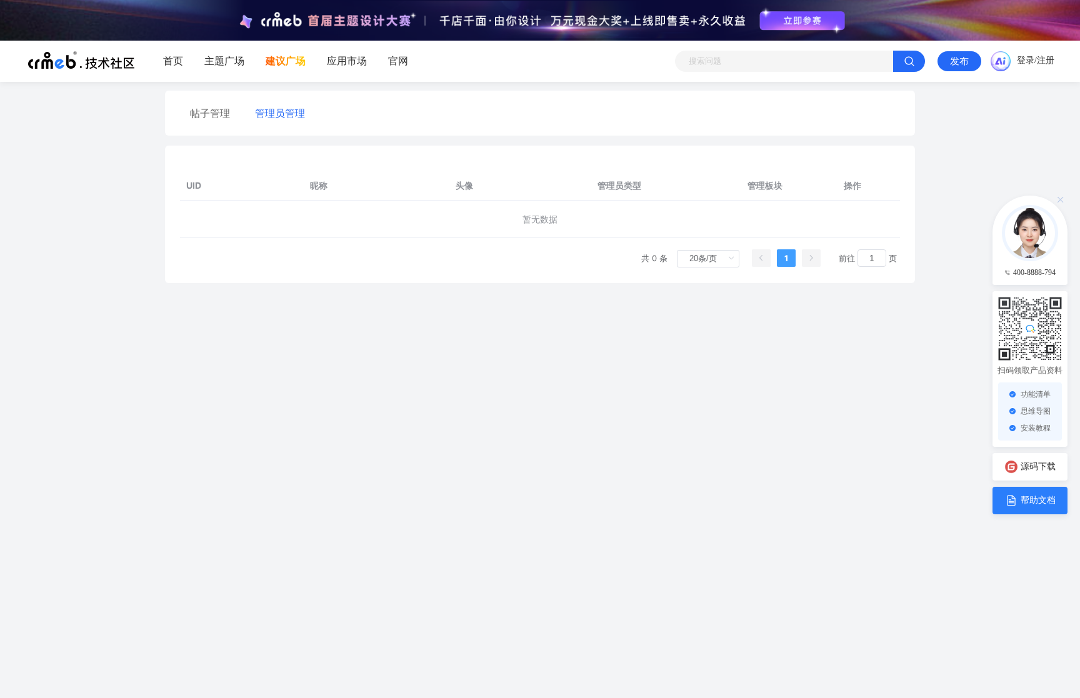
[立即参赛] (802, 20)
